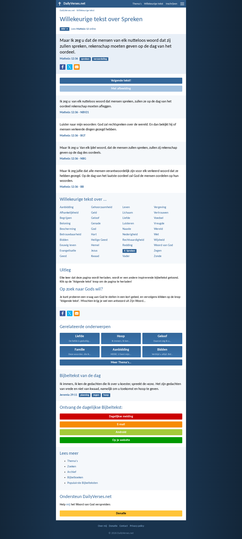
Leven (126, 207)
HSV (63, 29)
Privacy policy (137, 526)
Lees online (83, 29)
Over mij (102, 526)
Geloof (95, 218)
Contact (123, 526)
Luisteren (128, 223)
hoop (106, 395)
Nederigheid (130, 234)
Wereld (158, 229)
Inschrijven (171, 3)
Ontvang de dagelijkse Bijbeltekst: (91, 407)
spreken (85, 59)
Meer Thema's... (121, 362)
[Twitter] (70, 68)
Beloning (65, 223)
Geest (63, 256)
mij (68, 504)
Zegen (157, 250)
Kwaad (95, 256)
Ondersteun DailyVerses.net (86, 497)
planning (84, 395)
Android (121, 432)
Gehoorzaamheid (101, 207)
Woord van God (163, 245)
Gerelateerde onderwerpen (85, 327)
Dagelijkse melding (121, 416)
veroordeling (100, 59)
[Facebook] (63, 68)
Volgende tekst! (121, 80)
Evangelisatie (68, 250)
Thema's (137, 3)
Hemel (95, 245)
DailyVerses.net (67, 10)
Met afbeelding (121, 88)
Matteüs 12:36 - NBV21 (74, 112)
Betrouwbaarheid (70, 234)
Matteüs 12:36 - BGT (72, 135)
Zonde (157, 256)
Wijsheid (159, 240)
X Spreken (129, 251)
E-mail (121, 424)
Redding (128, 245)
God (93, 229)
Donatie (121, 513)
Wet (156, 234)
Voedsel (158, 218)
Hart (94, 234)
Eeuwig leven (68, 245)
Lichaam (128, 212)
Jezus (94, 250)
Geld (94, 212)
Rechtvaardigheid (133, 240)
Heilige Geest (99, 240)
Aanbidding (67, 207)
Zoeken (71, 466)
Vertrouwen (161, 212)
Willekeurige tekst (153, 3)
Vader (126, 256)
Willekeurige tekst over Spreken (101, 19)
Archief (71, 472)
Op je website (121, 440)
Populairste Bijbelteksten (82, 483)
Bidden (64, 240)
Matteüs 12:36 (69, 58)
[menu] (182, 5)
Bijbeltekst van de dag (80, 376)
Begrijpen (66, 218)
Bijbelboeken (75, 477)
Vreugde (159, 223)
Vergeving (160, 207)
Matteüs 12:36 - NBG (73, 158)
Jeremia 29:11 (68, 395)
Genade (96, 223)
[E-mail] (77, 68)
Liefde (126, 218)
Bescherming (68, 229)
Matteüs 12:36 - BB (72, 186)
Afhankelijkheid (69, 212)
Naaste (127, 229)
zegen (96, 395)
